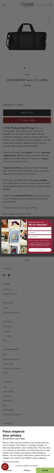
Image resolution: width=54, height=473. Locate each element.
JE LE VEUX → (40, 249)
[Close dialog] (50, 222)
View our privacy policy (11, 462)
